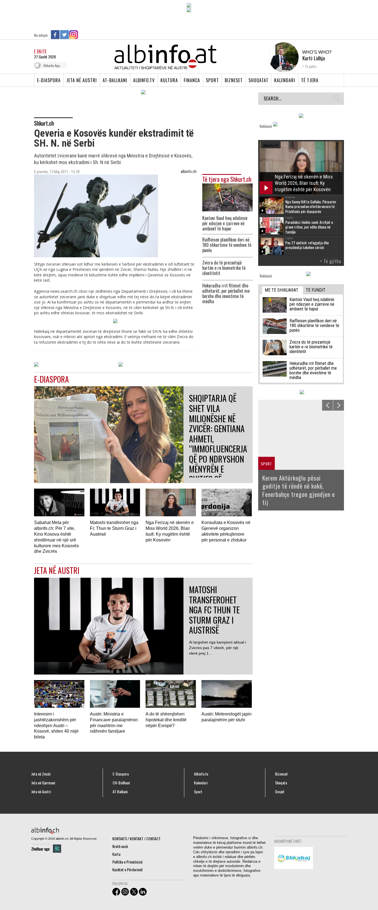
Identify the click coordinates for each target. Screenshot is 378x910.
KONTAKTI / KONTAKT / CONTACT (136, 838)
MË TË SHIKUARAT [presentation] (281, 290)
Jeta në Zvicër (41, 774)
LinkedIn (82, 34)
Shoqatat (258, 80)
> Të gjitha (330, 261)
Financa (192, 80)
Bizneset (234, 80)
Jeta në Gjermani (43, 782)
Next (338, 405)
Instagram (73, 34)
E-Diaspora (49, 80)
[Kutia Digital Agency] (57, 848)
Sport (212, 80)
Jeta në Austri (81, 80)
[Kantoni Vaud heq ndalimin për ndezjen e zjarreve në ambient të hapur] (227, 197)
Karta (116, 854)
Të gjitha (311, 66)
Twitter (64, 34)
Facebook (55, 34)
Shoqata (281, 782)
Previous (327, 405)
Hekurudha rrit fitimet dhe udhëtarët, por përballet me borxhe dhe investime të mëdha (226, 293)
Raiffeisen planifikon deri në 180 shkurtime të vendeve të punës (226, 245)
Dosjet (279, 791)
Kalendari (284, 80)
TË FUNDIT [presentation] (315, 290)
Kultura (169, 80)
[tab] (282, 290)
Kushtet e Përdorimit (127, 869)
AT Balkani (120, 791)
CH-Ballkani (121, 782)
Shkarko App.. (52, 65)
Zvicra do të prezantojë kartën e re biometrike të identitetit (223, 268)
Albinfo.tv (144, 80)
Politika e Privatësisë (127, 862)
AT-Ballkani (115, 80)
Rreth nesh (120, 846)
